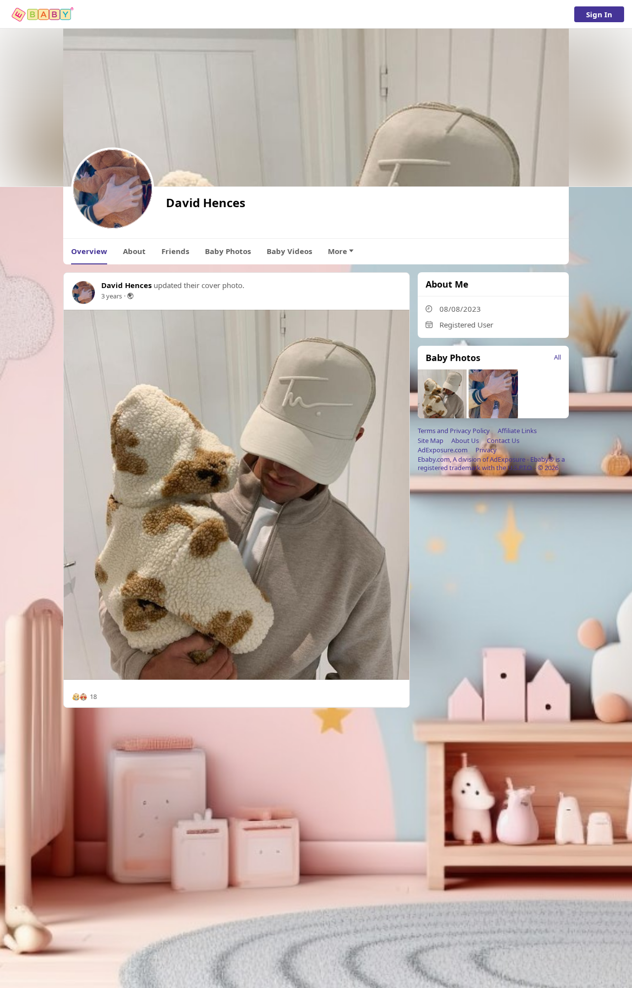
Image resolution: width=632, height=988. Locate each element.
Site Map (430, 440)
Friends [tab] (175, 251)
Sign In (599, 14)
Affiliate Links (517, 430)
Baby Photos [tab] (228, 251)
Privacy (486, 449)
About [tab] (134, 251)
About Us (465, 440)
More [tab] (337, 251)
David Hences (126, 285)
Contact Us (503, 440)
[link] (43, 14)
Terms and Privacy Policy (454, 430)
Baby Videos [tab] (289, 251)
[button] (84, 697)
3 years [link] (111, 296)
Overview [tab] (89, 251)
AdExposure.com (443, 449)
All (557, 357)
